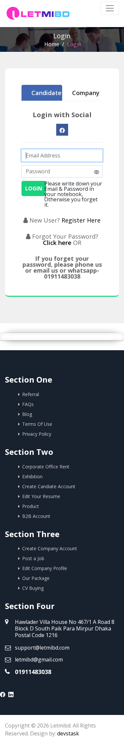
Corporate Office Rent (45, 466)
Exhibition (32, 476)
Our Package (36, 578)
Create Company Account (49, 548)
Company (86, 93)
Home (51, 44)
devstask (68, 733)
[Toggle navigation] (110, 8)
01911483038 (33, 672)
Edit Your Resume (41, 496)
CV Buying (33, 588)
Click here (58, 243)
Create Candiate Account (48, 486)
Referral (30, 394)
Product (30, 506)
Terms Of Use (37, 424)
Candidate (46, 93)
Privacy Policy (36, 434)
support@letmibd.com (42, 647)
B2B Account (36, 516)
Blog (27, 414)
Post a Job (33, 558)
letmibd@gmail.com (39, 659)
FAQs (28, 404)
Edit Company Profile (44, 568)
